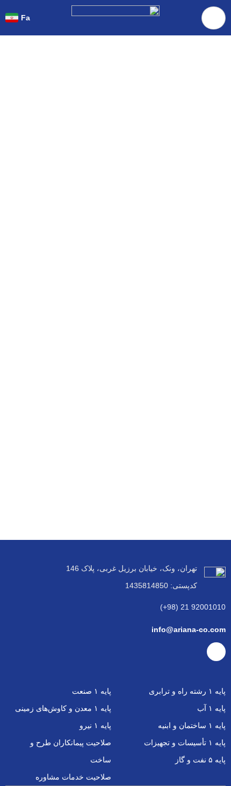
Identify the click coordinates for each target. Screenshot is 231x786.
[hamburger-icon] (213, 17)
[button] (43, 17)
